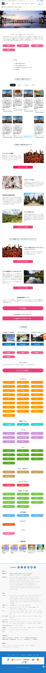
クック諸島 (29, 627)
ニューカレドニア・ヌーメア (35, 578)
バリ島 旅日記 (16, 69)
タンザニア (8, 437)
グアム (36, 627)
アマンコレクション (16, 645)
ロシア (11, 616)
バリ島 (6, 9)
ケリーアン (27, 645)
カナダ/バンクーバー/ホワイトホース (15, 586)
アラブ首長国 (8, 424)
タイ (22, 450)
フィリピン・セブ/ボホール (26, 581)
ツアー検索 (12, 3)
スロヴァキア (22, 407)
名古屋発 (36, 45)
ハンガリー (36, 403)
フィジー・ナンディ (31, 580)
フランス (22, 390)
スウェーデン (32, 598)
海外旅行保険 (16, 637)
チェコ (36, 399)
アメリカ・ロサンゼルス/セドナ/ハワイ (30, 584)
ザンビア (36, 437)
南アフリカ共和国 (22, 437)
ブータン (8, 463)
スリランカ (22, 459)
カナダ (22, 485)
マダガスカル (20, 608)
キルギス (40, 616)
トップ (3, 9)
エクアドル (36, 502)
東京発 (8, 45)
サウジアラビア (28, 605)
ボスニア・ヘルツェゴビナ (33, 601)
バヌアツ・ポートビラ (29, 587)
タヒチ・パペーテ (12, 580)
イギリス (22, 394)
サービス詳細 (22, 308)
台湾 (10, 613)
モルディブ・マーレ (27, 578)
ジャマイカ (8, 498)
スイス (8, 399)
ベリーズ (15, 621)
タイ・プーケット (12, 583)
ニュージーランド (8, 524)
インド (36, 454)
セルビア (39, 601)
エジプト (8, 433)
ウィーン (8, 403)
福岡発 (8, 50)
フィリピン (18, 610)
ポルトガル (36, 386)
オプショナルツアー (33, 3)
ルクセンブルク (12, 596)
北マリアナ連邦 (40, 627)
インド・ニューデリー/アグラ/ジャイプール (28, 583)
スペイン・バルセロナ (19, 578)
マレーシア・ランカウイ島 (14, 584)
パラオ (22, 515)
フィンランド (8, 411)
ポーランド (8, 407)
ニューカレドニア (15, 627)
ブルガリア (36, 411)
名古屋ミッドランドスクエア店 (14, 574)
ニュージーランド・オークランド (21, 580)
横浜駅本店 (11, 573)
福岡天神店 (28, 574)
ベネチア (22, 382)
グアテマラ (8, 494)
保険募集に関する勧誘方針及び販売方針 (31, 637)
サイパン (37, 515)
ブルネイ (38, 612)
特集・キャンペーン (27, 3)
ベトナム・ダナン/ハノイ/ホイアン (15, 581)
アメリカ (8, 485)
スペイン (22, 386)
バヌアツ (24, 627)
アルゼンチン (23, 623)
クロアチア (22, 411)
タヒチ (11, 627)
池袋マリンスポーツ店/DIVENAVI (27, 573)
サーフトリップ (9, 645)
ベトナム (8, 450)
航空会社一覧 (4, 637)
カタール (16, 605)
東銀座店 (20, 573)
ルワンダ (24, 608)
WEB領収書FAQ (35, 639)
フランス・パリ (12, 578)
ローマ (36, 382)
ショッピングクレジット (15, 646)
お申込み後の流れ (10, 637)
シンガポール (22, 454)
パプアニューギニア (25, 629)
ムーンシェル (22, 645)
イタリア (8, 382)
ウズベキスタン (8, 476)
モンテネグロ (12, 601)
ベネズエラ (22, 506)
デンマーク (36, 598)
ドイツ (8, 390)
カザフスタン (12, 617)
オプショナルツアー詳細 (22, 167)
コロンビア (8, 506)
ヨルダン (36, 424)
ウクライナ (14, 616)
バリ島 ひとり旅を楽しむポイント (20, 65)
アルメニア (8, 472)
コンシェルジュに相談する (22, 370)
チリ (22, 502)
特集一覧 (9, 9)
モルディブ (11, 625)
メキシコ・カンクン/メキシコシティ (27, 586)
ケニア (23, 607)
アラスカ (15, 619)
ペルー (22, 498)
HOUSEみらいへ (32, 645)
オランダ (36, 390)
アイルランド (36, 394)
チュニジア (36, 433)
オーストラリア (16, 589)
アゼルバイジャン (22, 472)
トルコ (22, 424)
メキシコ (11, 621)
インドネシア (18, 583)
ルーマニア (8, 415)
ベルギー (8, 394)
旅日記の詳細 (8, 344)
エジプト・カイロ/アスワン (23, 577)
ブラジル (8, 502)
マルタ (8, 386)
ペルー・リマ (36, 586)
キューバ (36, 494)
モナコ (33, 595)
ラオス (22, 612)
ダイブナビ (4, 645)
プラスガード (22, 637)
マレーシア (8, 454)
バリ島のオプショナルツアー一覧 (22, 318)
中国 (41, 612)
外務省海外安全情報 (5, 639)
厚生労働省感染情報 (13, 639)
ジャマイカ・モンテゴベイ (14, 587)
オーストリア (22, 403)
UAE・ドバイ (31, 577)
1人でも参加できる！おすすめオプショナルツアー (23, 67)
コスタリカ (22, 494)
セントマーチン (40, 621)
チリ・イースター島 (36, 587)
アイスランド (36, 407)
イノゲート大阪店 (23, 574)
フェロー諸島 (12, 603)
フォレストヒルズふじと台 (6, 646)
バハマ (27, 621)
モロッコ (22, 433)
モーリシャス (16, 625)
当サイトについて (19, 639)
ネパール (8, 459)
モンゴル (25, 612)
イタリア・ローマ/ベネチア (14, 577)
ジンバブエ (8, 441)
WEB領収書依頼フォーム (27, 639)
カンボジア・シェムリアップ (35, 581)
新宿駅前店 (16, 573)
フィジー (8, 515)
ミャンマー (36, 459)
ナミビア (22, 441)
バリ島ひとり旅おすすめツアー (19, 63)
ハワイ (8, 533)
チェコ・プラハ (36, 577)
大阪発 (22, 45)
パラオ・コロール (21, 587)
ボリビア (36, 498)
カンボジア (36, 450)
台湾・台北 (20, 584)
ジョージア (36, 472)
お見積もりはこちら (28, 136)
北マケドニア (26, 601)
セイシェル (21, 625)
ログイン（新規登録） (40, 0)
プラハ (22, 399)
